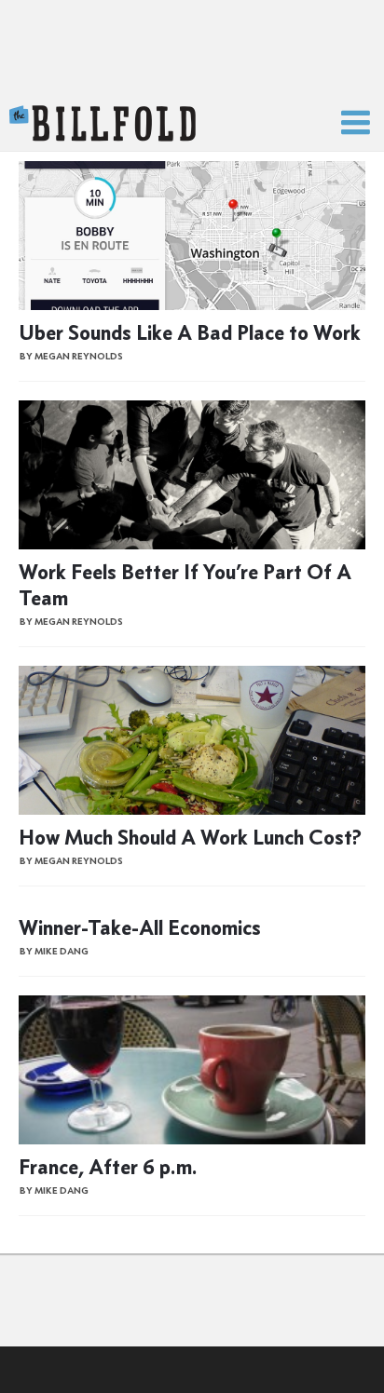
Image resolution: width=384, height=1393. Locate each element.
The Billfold (102, 123)
